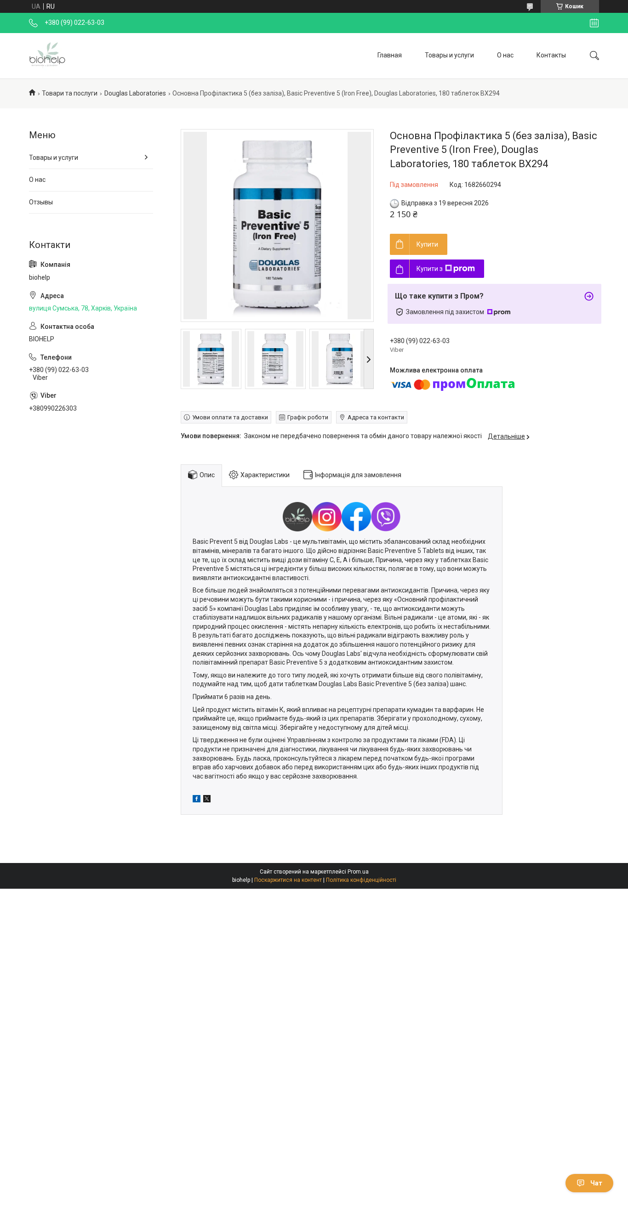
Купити (427, 244)
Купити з (430, 268)
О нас (505, 55)
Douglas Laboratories (135, 93)
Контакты (551, 55)
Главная (389, 55)
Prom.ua (358, 872)
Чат (596, 1183)
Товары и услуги (449, 55)
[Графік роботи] (594, 23)
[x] (207, 800)
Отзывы (41, 202)
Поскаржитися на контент (288, 880)
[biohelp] (47, 55)
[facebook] (196, 800)
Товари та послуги (69, 93)
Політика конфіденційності (361, 880)
